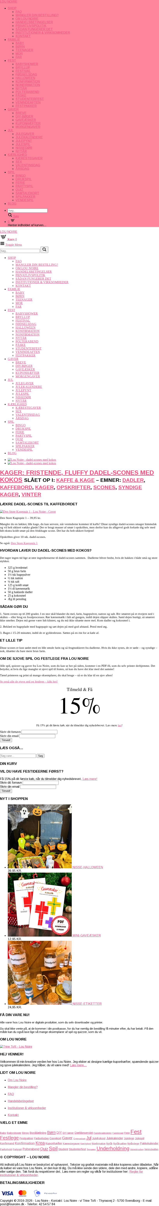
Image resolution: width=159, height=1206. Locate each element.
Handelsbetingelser (34, 22)
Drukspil (24, 179)
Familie (14, 39)
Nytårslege (133, 1143)
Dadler (133, 480)
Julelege (129, 1138)
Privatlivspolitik (31, 25)
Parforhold (6, 1149)
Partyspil (24, 186)
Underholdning (113, 1148)
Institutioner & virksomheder (43, 32)
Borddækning (38, 1132)
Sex (19, 161)
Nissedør (24, 147)
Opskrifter (73, 487)
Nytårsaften (120, 1143)
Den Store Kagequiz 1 (24, 543)
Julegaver (25, 133)
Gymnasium (79, 1138)
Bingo (21, 175)
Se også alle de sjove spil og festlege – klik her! (29, 681)
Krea (40, 1142)
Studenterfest (30, 99)
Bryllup (23, 67)
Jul (10, 130)
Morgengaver (28, 127)
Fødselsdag (26, 74)
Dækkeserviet (83, 1132)
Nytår (21, 88)
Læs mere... (78, 1065)
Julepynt (24, 140)
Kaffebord (16, 487)
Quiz (19, 189)
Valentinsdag (28, 165)
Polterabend (27, 92)
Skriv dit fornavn (10, 731)
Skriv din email (9, 736)
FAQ (19, 11)
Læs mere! (89, 779)
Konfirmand (7, 1143)
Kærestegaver (29, 158)
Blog (12, 203)
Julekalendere (29, 137)
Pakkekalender (149, 1143)
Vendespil (25, 200)
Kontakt (23, 36)
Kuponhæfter (28, 123)
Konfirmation (28, 81)
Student (63, 1149)
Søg (40, 755)
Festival (23, 71)
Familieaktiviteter (103, 1133)
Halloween (25, 78)
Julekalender (114, 1138)
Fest (12, 60)
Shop (12, 8)
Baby (20, 43)
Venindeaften (28, 102)
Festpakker (26, 106)
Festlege (9, 1137)
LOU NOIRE (8, 1)
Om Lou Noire (27, 18)
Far (19, 57)
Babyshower (27, 64)
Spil (11, 172)
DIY (59, 1132)
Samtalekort (27, 193)
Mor (19, 53)
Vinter (31, 494)
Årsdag (22, 168)
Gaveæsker (26, 120)
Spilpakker (25, 196)
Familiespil (118, 1133)
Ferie (20, 182)
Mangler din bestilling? (37, 15)
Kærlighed (17, 154)
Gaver (13, 109)
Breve (21, 113)
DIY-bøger (24, 116)
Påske (21, 95)
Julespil (23, 144)
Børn (20, 46)
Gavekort (55, 1138)
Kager (44, 487)
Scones (104, 487)
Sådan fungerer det (34, 29)
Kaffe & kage (75, 480)
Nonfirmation (28, 85)
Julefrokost (98, 1138)
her (120, 725)
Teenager (24, 50)
